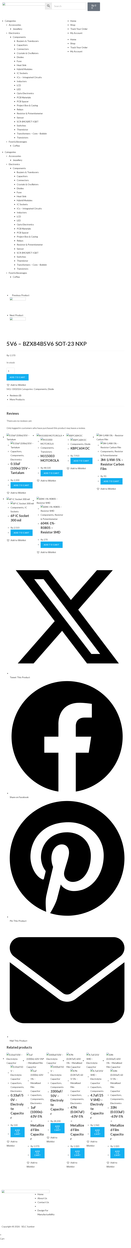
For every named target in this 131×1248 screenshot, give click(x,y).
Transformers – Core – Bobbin (32, 133)
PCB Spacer (23, 101)
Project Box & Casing (27, 105)
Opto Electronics (25, 93)
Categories (10, 20)
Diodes (20, 57)
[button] (16, 385)
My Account (76, 33)
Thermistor (22, 129)
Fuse (19, 61)
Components (19, 37)
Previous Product (20, 295)
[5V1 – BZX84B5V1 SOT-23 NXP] (18, 305)
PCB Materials (24, 97)
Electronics (14, 33)
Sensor (20, 117)
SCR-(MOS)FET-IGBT (28, 121)
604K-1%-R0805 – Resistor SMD (50, 527)
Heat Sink (21, 65)
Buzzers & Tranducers (28, 41)
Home (73, 20)
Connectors (23, 49)
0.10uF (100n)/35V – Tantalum (20, 468)
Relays (20, 109)
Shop (72, 24)
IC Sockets (22, 73)
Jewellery (17, 28)
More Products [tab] (17, 399)
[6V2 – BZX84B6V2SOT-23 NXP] (18, 325)
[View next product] (25, 315)
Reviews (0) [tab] (15, 395)
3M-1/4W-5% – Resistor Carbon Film (112, 464)
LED (19, 89)
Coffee (16, 145)
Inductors (22, 81)
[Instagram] (71, 1226)
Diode (51, 389)
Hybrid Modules (24, 69)
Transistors (22, 137)
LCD (19, 85)
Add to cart (17, 377)
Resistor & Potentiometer (30, 113)
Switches (21, 125)
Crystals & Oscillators (28, 53)
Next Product (16, 315)
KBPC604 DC (80, 448)
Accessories (15, 24)
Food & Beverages (18, 141)
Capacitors (22, 45)
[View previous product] (11, 295)
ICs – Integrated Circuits (29, 77)
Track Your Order (79, 28)
